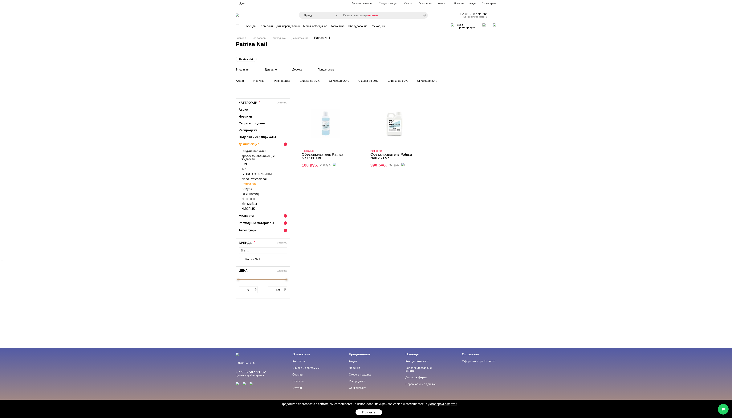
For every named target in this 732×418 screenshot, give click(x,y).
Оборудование (357, 26)
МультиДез (249, 203)
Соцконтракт (489, 3)
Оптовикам (470, 354)
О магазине (425, 3)
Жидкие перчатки (254, 151)
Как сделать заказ (417, 361)
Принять (369, 412)
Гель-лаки (266, 26)
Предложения (360, 354)
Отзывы (408, 3)
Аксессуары (248, 230)
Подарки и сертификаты (257, 137)
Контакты (443, 3)
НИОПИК (248, 208)
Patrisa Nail (246, 59)
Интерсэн (248, 198)
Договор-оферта (416, 377)
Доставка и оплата (362, 3)
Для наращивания (288, 26)
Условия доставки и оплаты (418, 369)
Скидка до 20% (339, 80)
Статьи (297, 387)
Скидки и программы (305, 367)
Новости (459, 3)
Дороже (297, 69)
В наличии (242, 69)
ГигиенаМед (250, 193)
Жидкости (246, 215)
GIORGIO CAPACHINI (257, 174)
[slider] (238, 279)
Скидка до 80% (427, 80)
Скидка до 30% (368, 80)
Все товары (259, 37)
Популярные (326, 69)
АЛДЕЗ (247, 189)
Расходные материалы (256, 223)
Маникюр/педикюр (315, 26)
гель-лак (373, 15)
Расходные (378, 26)
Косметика (337, 26)
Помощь (412, 354)
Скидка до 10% (309, 80)
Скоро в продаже (252, 123)
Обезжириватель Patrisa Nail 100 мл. (322, 156)
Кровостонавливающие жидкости (258, 158)
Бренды (251, 26)
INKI (244, 169)
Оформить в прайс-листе (478, 361)
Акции (472, 3)
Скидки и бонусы (388, 3)
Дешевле (271, 69)
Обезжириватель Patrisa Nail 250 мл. (391, 156)
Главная (241, 37)
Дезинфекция (299, 37)
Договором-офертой (442, 404)
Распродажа (282, 80)
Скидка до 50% (398, 80)
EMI (244, 164)
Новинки (258, 80)
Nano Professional (254, 179)
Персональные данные (420, 384)
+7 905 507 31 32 (473, 14)
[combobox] (319, 15)
